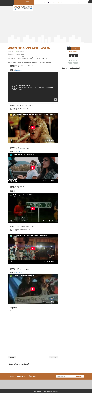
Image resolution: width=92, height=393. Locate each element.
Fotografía (62, 2)
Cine (79, 2)
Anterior (12, 357)
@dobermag (55, 391)
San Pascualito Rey (75, 49)
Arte (69, 2)
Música (44, 2)
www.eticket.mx (18, 70)
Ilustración (53, 2)
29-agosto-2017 (11, 51)
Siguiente (53, 357)
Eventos (74, 2)
